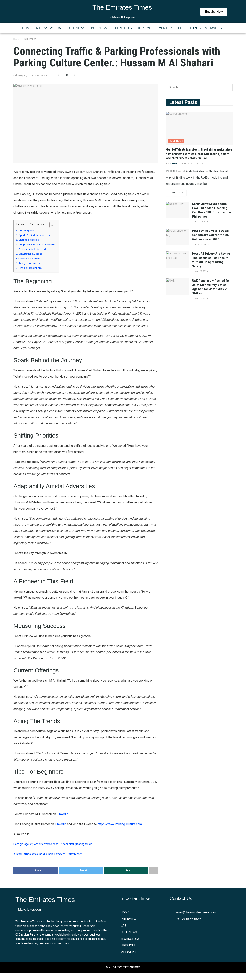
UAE (60, 28)
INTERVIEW (44, 28)
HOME (27, 28)
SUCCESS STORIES (186, 28)
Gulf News (176, 141)
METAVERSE (214, 28)
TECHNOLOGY (122, 28)
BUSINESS (99, 28)
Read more (176, 192)
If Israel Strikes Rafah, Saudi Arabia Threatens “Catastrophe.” (47, 854)
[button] (77, 28)
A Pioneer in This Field (32, 249)
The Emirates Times (122, 7)
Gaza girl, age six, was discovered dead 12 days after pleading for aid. (53, 844)
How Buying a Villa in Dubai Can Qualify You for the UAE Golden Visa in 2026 (211, 235)
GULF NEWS (76, 28)
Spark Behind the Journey (34, 235)
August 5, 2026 (189, 163)
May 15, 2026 (201, 298)
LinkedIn (62, 814)
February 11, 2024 (23, 75)
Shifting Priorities (28, 239)
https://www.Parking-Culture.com (120, 824)
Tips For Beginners (30, 267)
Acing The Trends (29, 263)
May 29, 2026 (201, 271)
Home (16, 39)
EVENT (162, 28)
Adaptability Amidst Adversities (36, 244)
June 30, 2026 (201, 244)
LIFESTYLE (144, 28)
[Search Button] (229, 87)
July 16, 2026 (201, 221)
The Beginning (27, 230)
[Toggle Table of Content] (51, 225)
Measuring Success (30, 253)
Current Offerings (29, 258)
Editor (173, 163)
